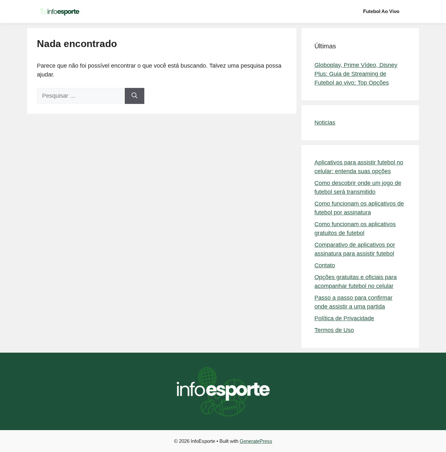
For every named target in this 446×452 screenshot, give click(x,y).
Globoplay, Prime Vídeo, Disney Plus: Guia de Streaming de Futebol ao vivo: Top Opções (355, 74)
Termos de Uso (334, 330)
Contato (324, 265)
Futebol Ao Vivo (381, 11)
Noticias (324, 122)
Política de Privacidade (344, 318)
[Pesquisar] (134, 96)
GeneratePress (256, 441)
